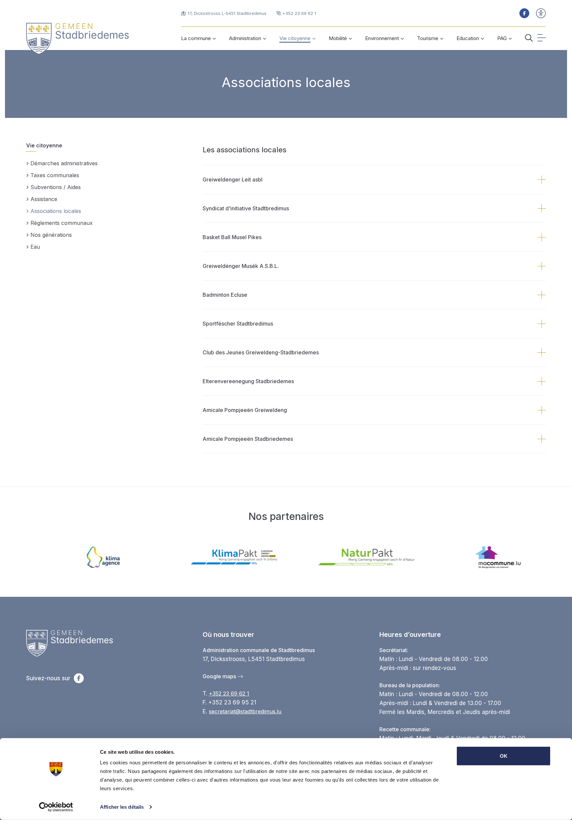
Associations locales (286, 82)
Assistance (43, 199)
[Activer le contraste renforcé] (541, 13)
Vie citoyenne (44, 145)
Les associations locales (244, 149)
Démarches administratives (64, 163)
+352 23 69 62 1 (229, 693)
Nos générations (51, 234)
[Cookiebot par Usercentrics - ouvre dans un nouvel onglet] (56, 807)
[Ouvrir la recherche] (529, 38)
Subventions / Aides (55, 187)
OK (503, 756)
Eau (35, 246)
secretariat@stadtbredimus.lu (245, 711)
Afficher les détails (122, 807)
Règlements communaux (61, 223)
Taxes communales (54, 175)
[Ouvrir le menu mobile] (542, 38)
